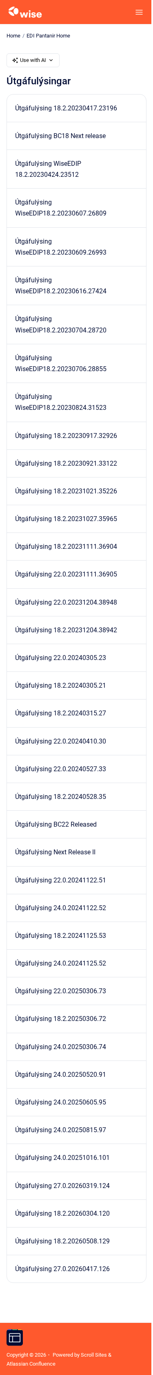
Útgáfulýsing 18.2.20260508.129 (62, 1241)
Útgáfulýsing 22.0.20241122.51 (60, 880)
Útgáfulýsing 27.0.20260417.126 (62, 1269)
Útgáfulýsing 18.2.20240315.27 (60, 713)
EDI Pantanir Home (48, 36)
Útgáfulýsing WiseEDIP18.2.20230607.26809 (60, 207)
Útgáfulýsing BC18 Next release (60, 136)
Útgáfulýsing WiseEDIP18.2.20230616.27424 (60, 285)
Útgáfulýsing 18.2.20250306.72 (60, 1019)
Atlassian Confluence (31, 1364)
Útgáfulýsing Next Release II (55, 852)
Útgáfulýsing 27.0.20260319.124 (62, 1186)
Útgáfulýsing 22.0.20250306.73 (60, 991)
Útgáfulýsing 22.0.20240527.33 (60, 769)
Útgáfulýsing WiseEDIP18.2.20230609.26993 (60, 247)
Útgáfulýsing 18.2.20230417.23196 (66, 108)
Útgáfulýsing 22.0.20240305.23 (60, 658)
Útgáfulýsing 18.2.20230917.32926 (66, 436)
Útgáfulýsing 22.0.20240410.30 (60, 741)
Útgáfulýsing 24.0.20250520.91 (60, 1074)
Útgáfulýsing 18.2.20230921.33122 (66, 463)
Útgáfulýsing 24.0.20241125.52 (60, 963)
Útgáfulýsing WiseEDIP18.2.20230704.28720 (60, 324)
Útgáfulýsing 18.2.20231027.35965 (66, 519)
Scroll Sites (94, 1355)
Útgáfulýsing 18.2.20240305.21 (60, 685)
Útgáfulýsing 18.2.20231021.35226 (66, 491)
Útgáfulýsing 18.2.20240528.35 (60, 797)
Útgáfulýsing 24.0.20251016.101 (62, 1158)
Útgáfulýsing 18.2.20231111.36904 (66, 546)
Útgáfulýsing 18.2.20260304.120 (62, 1213)
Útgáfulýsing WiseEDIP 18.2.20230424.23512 (48, 169)
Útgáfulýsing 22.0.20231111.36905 (66, 574)
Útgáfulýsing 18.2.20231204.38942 (66, 630)
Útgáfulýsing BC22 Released (56, 824)
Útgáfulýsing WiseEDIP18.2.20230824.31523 (60, 402)
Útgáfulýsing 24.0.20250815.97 (60, 1130)
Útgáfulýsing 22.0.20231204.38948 (66, 602)
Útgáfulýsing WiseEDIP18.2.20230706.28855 (60, 363)
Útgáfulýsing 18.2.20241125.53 (60, 935)
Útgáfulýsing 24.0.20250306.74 (60, 1047)
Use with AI (33, 60)
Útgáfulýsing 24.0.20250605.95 (60, 1102)
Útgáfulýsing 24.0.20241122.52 (60, 908)
